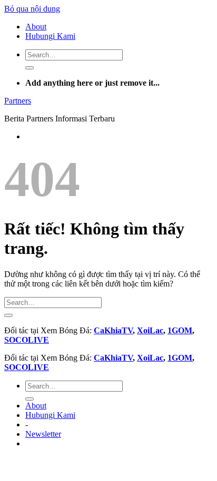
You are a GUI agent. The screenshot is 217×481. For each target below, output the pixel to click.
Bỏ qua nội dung (32, 8)
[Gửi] (29, 67)
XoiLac (150, 330)
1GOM (179, 330)
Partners (17, 100)
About (35, 26)
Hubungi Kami (50, 36)
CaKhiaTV (113, 330)
